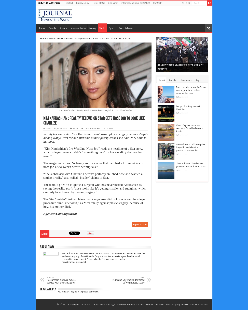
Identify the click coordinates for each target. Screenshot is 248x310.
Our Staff (157, 3)
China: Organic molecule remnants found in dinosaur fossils (189, 128)
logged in (74, 291)
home (42, 28)
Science (63, 28)
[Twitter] (189, 3)
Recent (162, 80)
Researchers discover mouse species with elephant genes (61, 280)
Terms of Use (98, 3)
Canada (52, 28)
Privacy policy (82, 3)
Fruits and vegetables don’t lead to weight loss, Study (128, 280)
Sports (112, 28)
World (102, 28)
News (48, 128)
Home (45, 38)
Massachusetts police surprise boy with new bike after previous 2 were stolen (190, 147)
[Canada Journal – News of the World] (55, 14)
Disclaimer (113, 3)
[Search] (209, 3)
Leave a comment (92, 128)
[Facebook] (186, 3)
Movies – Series (78, 28)
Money (92, 28)
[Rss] (183, 3)
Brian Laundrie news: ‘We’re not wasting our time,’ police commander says (191, 90)
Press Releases (126, 28)
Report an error (140, 224)
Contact (69, 3)
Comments (186, 80)
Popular (173, 80)
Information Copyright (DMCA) (135, 3)
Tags (198, 80)
